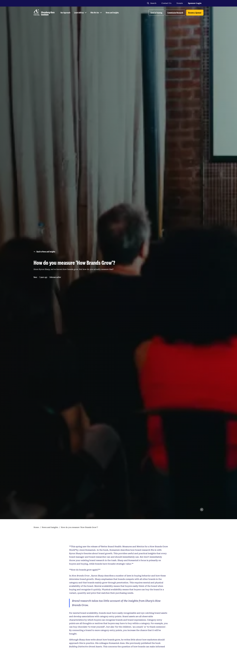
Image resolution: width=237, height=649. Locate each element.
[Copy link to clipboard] (201, 509)
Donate (180, 3)
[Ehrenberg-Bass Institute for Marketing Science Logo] (44, 13)
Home (36, 527)
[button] (156, 13)
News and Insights (50, 527)
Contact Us (166, 3)
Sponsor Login (194, 3)
